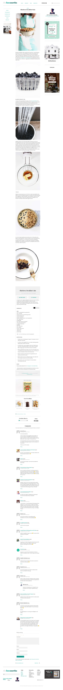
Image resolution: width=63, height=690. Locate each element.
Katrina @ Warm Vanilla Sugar (26, 594)
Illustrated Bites (34, 100)
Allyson (21, 500)
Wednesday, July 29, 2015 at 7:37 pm (25, 523)
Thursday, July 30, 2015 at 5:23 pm (24, 492)
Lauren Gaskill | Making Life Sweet (27, 449)
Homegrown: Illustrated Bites (25, 57)
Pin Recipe (34, 297)
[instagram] (42, 3)
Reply (21, 446)
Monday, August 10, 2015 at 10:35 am (25, 450)
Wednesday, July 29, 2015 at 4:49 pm (25, 531)
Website (18, 652)
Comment (19, 636)
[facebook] (43, 3)
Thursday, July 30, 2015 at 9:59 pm (24, 468)
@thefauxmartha (25, 373)
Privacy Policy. (29, 685)
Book (31, 3)
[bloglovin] (46, 3)
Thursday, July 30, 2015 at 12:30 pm (24, 501)
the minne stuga (7, 14)
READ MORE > (34, 395)
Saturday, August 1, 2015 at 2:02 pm (25, 459)
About (22, 3)
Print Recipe (22, 297)
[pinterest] (44, 3)
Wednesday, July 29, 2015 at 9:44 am (25, 576)
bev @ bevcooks (23, 522)
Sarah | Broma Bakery (24, 539)
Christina (22, 549)
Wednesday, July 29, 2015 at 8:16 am (25, 618)
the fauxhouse (7, 12)
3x (38, 307)
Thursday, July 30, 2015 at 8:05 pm (24, 480)
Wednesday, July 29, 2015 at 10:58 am (27, 585)
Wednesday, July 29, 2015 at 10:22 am (25, 567)
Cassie (21, 458)
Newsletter (35, 3)
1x (34, 307)
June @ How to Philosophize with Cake (28, 530)
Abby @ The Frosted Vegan (25, 617)
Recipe (28, 8)
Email (18, 649)
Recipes (7, 10)
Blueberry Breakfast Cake (27, 9)
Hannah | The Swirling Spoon (26, 479)
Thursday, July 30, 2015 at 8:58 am (24, 514)
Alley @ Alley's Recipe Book (26, 467)
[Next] (39, 406)
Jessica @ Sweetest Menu (25, 491)
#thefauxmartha (29, 374)
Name (18, 646)
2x (36, 307)
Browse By (26, 3)
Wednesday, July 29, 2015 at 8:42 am (25, 603)
